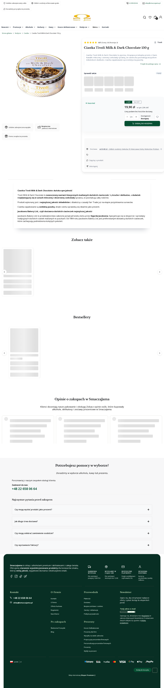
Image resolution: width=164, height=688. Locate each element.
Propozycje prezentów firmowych (96, 639)
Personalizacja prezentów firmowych (97, 643)
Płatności (87, 599)
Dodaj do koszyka (143, 123)
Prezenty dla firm (90, 632)
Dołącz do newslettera (131, 612)
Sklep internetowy (81, 675)
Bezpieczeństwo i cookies (93, 606)
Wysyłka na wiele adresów (93, 636)
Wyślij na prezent (90, 651)
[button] (157, 117)
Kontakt (53, 599)
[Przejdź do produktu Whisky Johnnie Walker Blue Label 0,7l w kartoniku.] (24, 351)
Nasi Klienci (55, 614)
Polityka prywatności (91, 614)
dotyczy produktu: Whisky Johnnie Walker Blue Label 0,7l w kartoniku (33, 437)
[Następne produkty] (159, 272)
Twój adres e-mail (128, 609)
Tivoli (159, 42)
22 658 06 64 (133, 3)
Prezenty (87, 647)
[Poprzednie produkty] (4, 272)
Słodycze (18, 33)
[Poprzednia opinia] (4, 428)
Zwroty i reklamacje (91, 610)
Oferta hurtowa (56, 606)
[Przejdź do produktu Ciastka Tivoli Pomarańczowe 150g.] (17, 272)
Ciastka (26, 33)
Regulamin (55, 610)
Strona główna (7, 33)
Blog (52, 632)
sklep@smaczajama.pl (153, 3)
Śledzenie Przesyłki (58, 628)
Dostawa (87, 602)
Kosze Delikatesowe (91, 628)
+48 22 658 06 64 (24, 488)
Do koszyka (17, 293)
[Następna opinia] (159, 428)
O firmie (54, 602)
